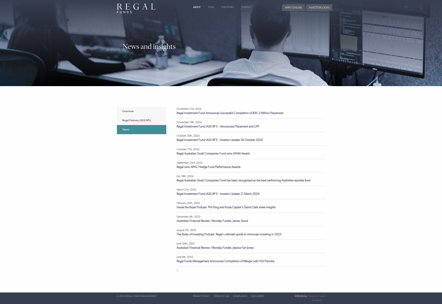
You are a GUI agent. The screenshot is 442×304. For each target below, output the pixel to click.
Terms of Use (221, 296)
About (197, 7)
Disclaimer (257, 296)
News (126, 129)
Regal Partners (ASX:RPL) (136, 120)
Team (211, 7)
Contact (246, 7)
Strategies (228, 7)
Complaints (240, 296)
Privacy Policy (201, 296)
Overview (128, 111)
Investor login (319, 7)
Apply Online (293, 7)
